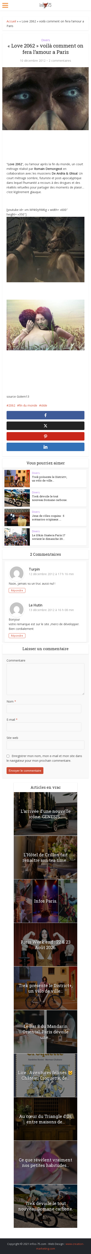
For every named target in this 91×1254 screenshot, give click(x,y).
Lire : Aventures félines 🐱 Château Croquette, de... (45, 1075)
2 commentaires (60, 61)
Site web (12, 738)
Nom (11, 701)
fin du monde (28, 405)
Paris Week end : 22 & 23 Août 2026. (45, 944)
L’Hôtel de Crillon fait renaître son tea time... (45, 857)
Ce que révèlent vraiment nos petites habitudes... (45, 1162)
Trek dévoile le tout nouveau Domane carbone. (49, 498)
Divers (45, 40)
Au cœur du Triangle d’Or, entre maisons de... (45, 1118)
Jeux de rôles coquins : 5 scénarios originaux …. (48, 517)
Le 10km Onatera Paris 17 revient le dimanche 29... (48, 537)
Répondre (17, 590)
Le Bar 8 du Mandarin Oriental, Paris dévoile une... (46, 1031)
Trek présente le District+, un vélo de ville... (49, 478)
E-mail (12, 720)
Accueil (11, 21)
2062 (11, 405)
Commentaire (16, 660)
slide (44, 405)
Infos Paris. (45, 901)
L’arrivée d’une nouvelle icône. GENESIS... (46, 813)
